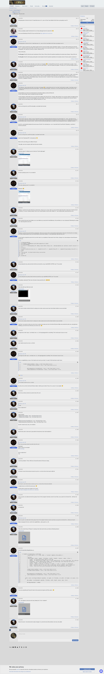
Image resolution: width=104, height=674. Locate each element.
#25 (77, 390)
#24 (77, 378)
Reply (75, 25)
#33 (77, 494)
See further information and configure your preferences (20, 671)
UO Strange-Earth (86, 55)
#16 (77, 261)
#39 (77, 598)
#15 (77, 228)
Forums (11, 6)
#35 (77, 515)
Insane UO (85, 50)
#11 (77, 170)
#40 (77, 619)
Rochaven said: (22, 41)
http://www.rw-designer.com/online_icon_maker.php (28, 489)
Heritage (84, 46)
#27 (77, 412)
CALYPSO (85, 63)
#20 (77, 316)
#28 (77, 429)
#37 (77, 548)
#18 (77, 284)
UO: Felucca (85, 42)
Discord (44, 6)
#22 (77, 340)
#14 (77, 218)
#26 (77, 401)
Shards (31, 6)
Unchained (85, 28)
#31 (77, 469)
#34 (77, 505)
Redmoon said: (21, 403)
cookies (17, 669)
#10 (77, 149)
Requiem (85, 38)
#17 (77, 272)
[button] (20, 6)
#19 (77, 306)
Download (51, 6)
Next (17, 15)
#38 (77, 587)
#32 (77, 479)
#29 (77, 439)
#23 (77, 351)
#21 (77, 330)
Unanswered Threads (13, 8)
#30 (77, 458)
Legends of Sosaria (87, 59)
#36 (77, 526)
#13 (77, 207)
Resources (17, 6)
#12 (77, 181)
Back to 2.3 (16, 12)
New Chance (85, 68)
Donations (82, 16)
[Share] (76, 18)
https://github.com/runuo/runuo (46, 33)
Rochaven (16, 13)
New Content (24, 6)
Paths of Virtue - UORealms (86, 33)
